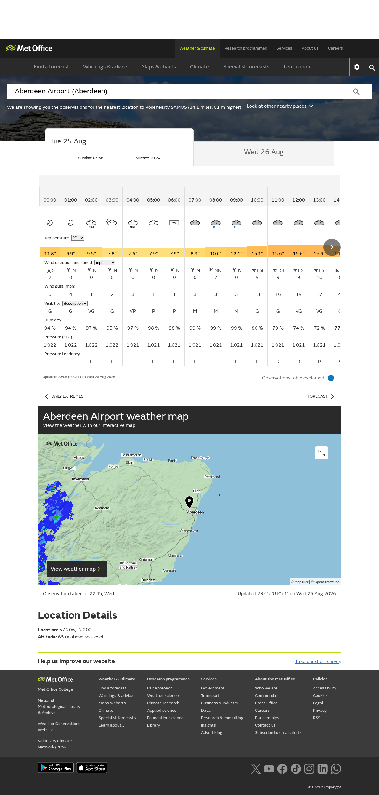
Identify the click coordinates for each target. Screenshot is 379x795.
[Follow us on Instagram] (309, 768)
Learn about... (300, 66)
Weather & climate (197, 48)
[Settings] (357, 67)
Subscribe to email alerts (278, 732)
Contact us (265, 725)
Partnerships (267, 717)
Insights (208, 725)
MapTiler (301, 582)
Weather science (163, 695)
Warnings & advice (105, 66)
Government (213, 688)
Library (153, 725)
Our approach (160, 688)
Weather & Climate (117, 678)
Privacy (320, 710)
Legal (318, 702)
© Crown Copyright (324, 787)
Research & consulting (222, 717)
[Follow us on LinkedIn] (322, 768)
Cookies (320, 695)
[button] (189, 503)
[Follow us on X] (255, 768)
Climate (199, 66)
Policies (320, 678)
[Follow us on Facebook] (282, 768)
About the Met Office (275, 678)
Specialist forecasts (246, 66)
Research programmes (245, 48)
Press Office (266, 702)
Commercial (266, 695)
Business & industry (219, 702)
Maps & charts (159, 66)
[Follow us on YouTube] (269, 768)
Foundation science (165, 717)
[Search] (356, 91)
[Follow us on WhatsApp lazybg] (336, 768)
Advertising (211, 732)
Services (284, 48)
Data (206, 710)
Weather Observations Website (59, 726)
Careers (335, 48)
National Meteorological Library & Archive (59, 706)
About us (310, 48)
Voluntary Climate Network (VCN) (55, 744)
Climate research (163, 702)
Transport (210, 695)
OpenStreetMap (327, 582)
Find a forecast (51, 66)
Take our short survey (318, 662)
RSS (316, 717)
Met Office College (55, 689)
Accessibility (324, 688)
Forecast (318, 396)
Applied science (161, 710)
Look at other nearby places (276, 106)
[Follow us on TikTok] (295, 768)
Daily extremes (67, 396)
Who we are (266, 688)
